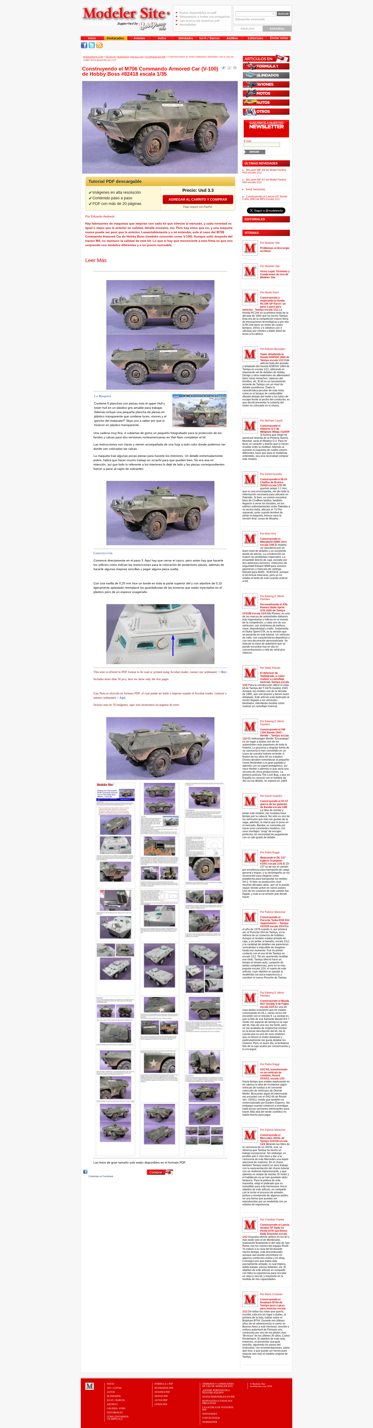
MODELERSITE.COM (93, 57)
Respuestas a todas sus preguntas (217, 1402)
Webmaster (209, 1422)
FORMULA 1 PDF (164, 1383)
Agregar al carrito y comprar (198, 199)
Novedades (209, 1413)
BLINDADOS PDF (164, 1388)
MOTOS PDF (161, 1396)
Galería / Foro (116, 1408)
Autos (111, 1392)
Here (223, 672)
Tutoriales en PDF (155, 57)
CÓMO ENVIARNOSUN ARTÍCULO (117, 1417)
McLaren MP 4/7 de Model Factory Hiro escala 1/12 (264, 181)
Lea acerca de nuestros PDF (217, 1408)
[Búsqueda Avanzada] (250, 20)
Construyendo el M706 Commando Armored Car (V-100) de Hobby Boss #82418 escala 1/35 (150, 71)
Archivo (112, 1404)
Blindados (123, 57)
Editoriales (115, 1412)
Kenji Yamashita (255, 189)
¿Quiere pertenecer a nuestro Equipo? (216, 1391)
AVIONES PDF (162, 1392)
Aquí (122, 697)
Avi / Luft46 (114, 1388)
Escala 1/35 (137, 57)
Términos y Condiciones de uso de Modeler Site (218, 1384)
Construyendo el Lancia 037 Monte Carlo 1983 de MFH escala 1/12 (264, 198)
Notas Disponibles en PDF (218, 1396)
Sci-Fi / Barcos (116, 1400)
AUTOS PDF (161, 1400)
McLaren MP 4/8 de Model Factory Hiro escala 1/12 (264, 171)
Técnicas (110, 57)
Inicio (110, 1383)
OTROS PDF (161, 1404)
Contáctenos (211, 1418)
